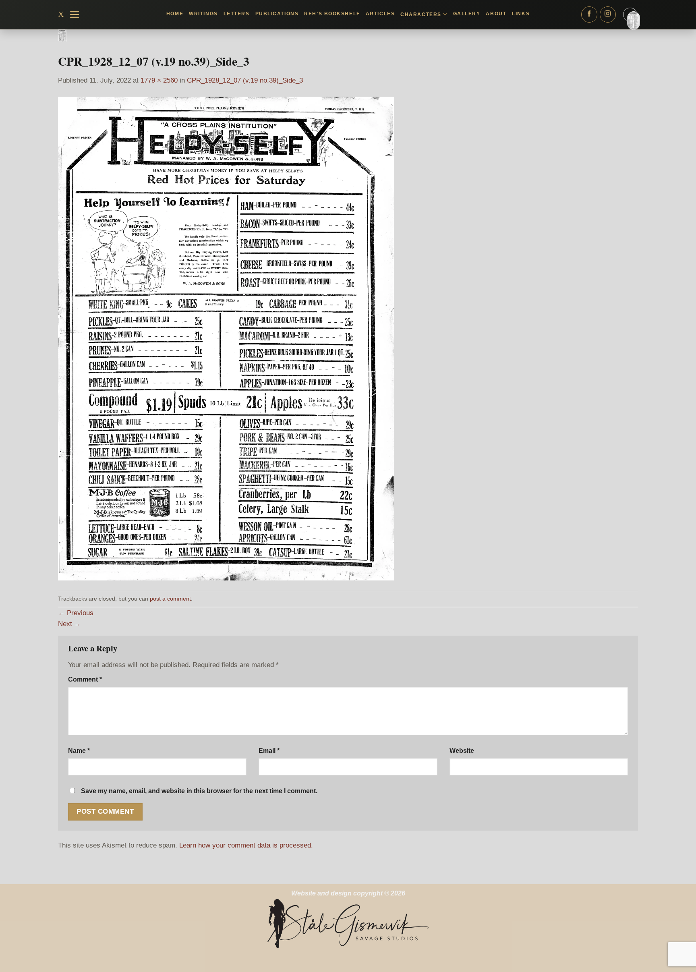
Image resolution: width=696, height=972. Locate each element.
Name (79, 750)
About (496, 14)
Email (269, 750)
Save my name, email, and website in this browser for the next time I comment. (199, 791)
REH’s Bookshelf (332, 14)
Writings (203, 14)
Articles (380, 14)
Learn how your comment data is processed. (246, 845)
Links (521, 14)
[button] (74, 14)
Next (69, 624)
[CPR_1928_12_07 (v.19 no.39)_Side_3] (226, 338)
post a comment (170, 598)
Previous (75, 613)
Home (174, 14)
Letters (237, 14)
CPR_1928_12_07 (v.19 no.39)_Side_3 (245, 80)
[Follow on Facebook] (589, 14)
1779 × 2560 (159, 80)
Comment (85, 679)
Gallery (467, 14)
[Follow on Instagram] (608, 14)
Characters (420, 14)
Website (462, 750)
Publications (277, 14)
